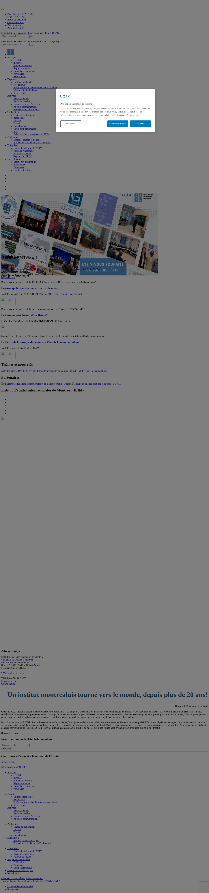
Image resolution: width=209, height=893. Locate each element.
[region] (105, 110)
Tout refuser (140, 124)
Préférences (71, 124)
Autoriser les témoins (118, 124)
